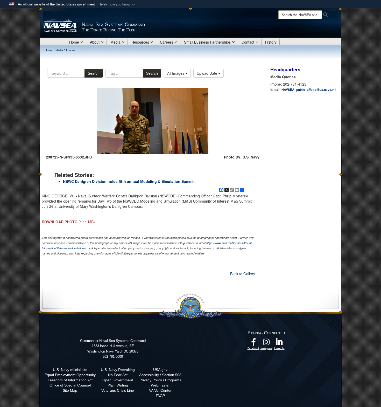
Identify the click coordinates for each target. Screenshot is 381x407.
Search (94, 73)
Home (74, 42)
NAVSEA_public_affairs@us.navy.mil (308, 89)
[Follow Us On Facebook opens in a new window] (253, 343)
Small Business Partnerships (207, 42)
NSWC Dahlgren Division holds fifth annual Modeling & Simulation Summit (129, 181)
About (95, 42)
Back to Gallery (242, 273)
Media (115, 42)
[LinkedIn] (279, 343)
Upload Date (207, 73)
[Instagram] (266, 343)
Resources (140, 42)
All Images (176, 73)
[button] (117, 4)
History (271, 42)
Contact (248, 42)
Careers (166, 42)
